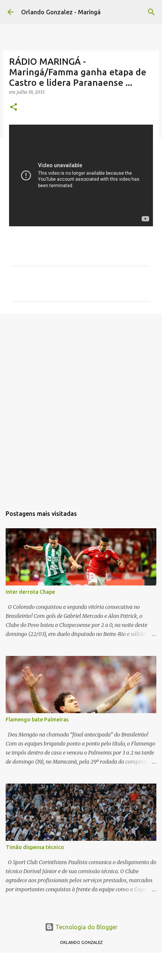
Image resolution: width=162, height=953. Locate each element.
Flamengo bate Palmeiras (37, 720)
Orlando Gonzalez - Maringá (61, 12)
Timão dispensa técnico (35, 847)
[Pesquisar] (151, 12)
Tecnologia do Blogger (86, 927)
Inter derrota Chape (30, 592)
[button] (13, 107)
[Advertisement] (81, 406)
